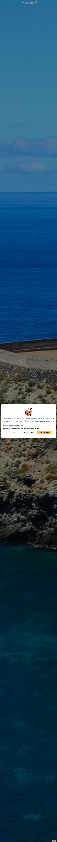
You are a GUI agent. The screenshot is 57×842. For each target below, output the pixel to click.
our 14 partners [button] (17, 418)
